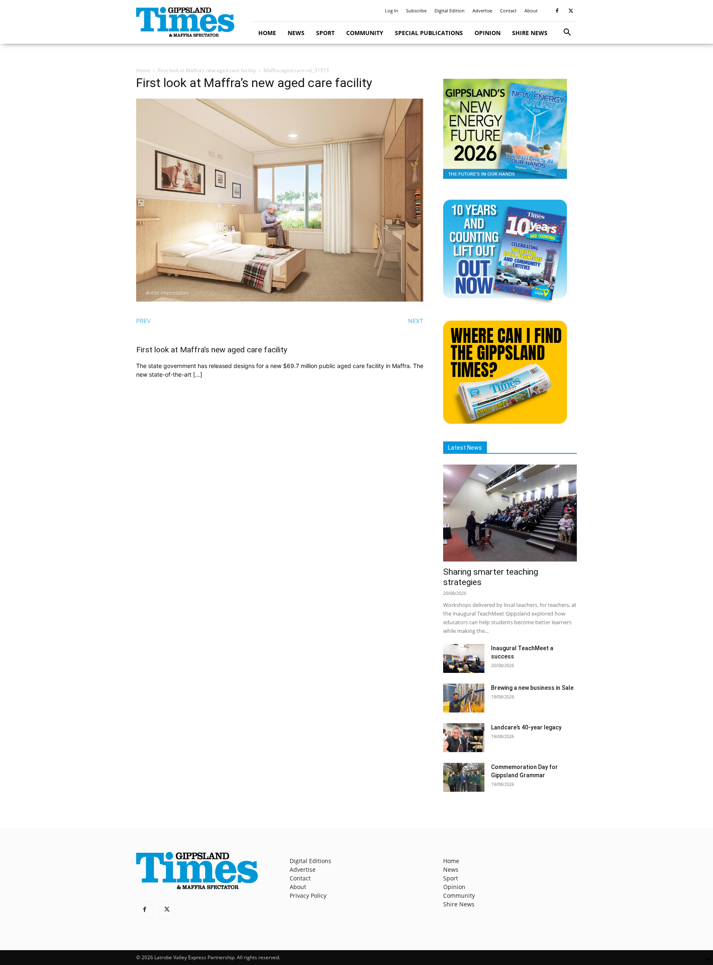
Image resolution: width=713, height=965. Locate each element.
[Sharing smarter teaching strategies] (510, 513)
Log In (391, 10)
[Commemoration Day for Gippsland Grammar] (463, 777)
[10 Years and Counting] (505, 300)
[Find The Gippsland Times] (505, 421)
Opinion (488, 33)
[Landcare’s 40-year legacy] (463, 737)
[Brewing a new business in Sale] (463, 698)
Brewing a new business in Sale (532, 687)
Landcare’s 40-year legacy (526, 727)
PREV (143, 320)
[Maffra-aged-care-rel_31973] (279, 299)
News (296, 33)
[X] (570, 11)
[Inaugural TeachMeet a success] (463, 658)
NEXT (415, 320)
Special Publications (429, 33)
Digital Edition (449, 10)
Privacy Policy (308, 895)
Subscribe (416, 10)
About (531, 10)
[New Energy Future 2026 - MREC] (505, 180)
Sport (325, 33)
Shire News (530, 33)
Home (267, 33)
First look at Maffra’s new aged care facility (207, 70)
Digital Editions (310, 861)
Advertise (482, 10)
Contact (508, 10)
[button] (567, 33)
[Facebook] (557, 11)
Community (364, 33)
